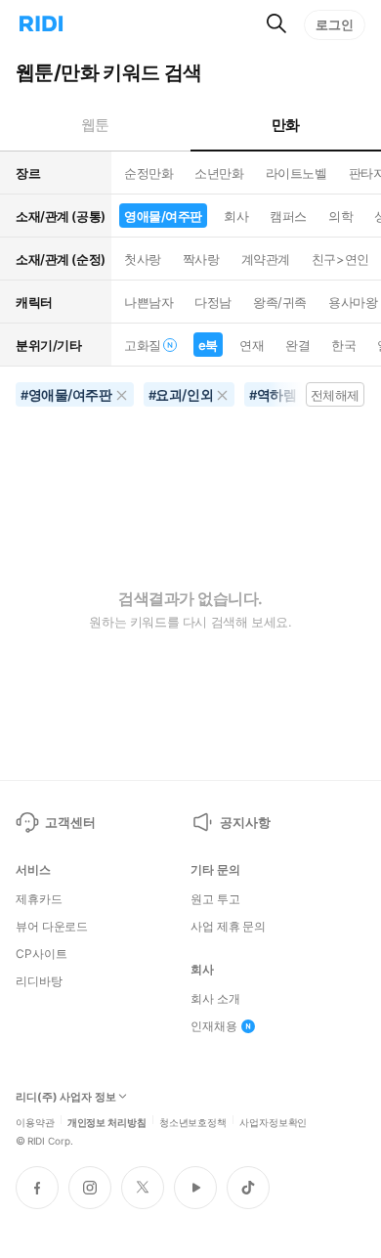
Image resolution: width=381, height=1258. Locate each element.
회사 (236, 216)
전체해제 (335, 395)
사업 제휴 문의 (228, 926)
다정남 (213, 302)
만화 (286, 124)
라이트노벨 (296, 173)
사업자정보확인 (273, 1121)
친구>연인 (340, 259)
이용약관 (35, 1121)
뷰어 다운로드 (52, 926)
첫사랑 (142, 259)
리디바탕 (39, 981)
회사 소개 (214, 999)
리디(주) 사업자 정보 (66, 1097)
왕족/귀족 (280, 302)
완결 (297, 345)
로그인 (335, 24)
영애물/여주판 (163, 216)
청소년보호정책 (193, 1121)
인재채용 (213, 1026)
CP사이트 (41, 954)
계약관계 (265, 259)
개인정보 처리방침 (107, 1121)
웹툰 (95, 124)
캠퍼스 (288, 216)
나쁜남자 (148, 302)
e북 (208, 345)
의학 (340, 216)
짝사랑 (201, 259)
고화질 (142, 345)
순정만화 (148, 173)
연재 (251, 345)
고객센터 (70, 822)
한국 (343, 345)
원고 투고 (214, 899)
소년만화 (218, 173)
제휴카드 (39, 899)
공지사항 (245, 822)
